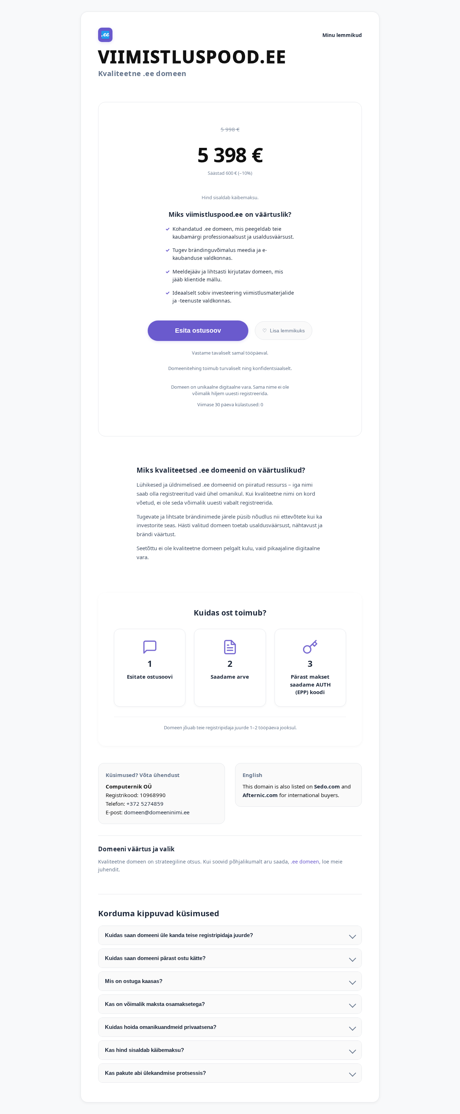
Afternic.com (260, 795)
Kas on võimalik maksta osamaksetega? (155, 1004)
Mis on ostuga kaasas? (133, 981)
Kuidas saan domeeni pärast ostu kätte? (155, 958)
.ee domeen (305, 861)
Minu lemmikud (342, 35)
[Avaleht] (105, 35)
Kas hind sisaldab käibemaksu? (144, 1050)
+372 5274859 (145, 803)
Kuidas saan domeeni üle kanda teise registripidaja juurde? (179, 935)
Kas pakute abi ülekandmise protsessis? (155, 1073)
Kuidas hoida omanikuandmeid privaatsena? (160, 1027)
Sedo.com (327, 786)
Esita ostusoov (198, 330)
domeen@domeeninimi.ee (156, 812)
